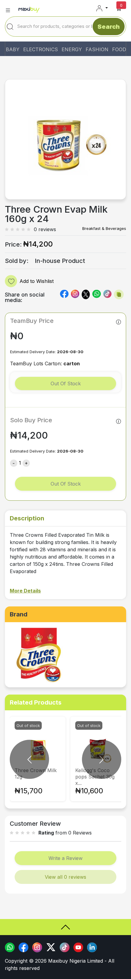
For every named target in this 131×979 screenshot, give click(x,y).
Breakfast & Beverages (104, 228)
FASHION (97, 49)
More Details (25, 591)
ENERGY (72, 49)
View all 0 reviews (65, 877)
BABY (12, 49)
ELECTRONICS (40, 49)
